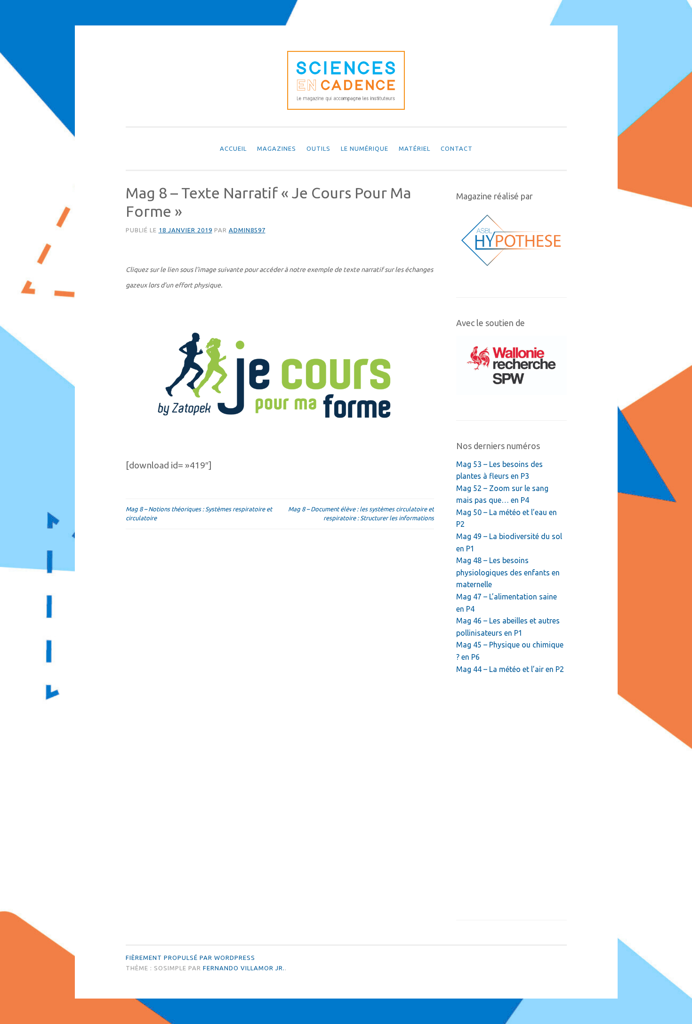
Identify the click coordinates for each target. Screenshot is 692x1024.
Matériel (414, 148)
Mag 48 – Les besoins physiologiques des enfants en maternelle (508, 572)
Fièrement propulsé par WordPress (190, 957)
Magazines (276, 148)
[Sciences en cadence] (346, 107)
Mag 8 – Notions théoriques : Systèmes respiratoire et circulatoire (199, 514)
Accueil (233, 148)
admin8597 (247, 230)
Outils (318, 148)
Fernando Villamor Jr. (244, 968)
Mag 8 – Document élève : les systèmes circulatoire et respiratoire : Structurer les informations (361, 514)
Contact (457, 148)
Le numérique (364, 148)
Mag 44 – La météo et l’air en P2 (510, 669)
